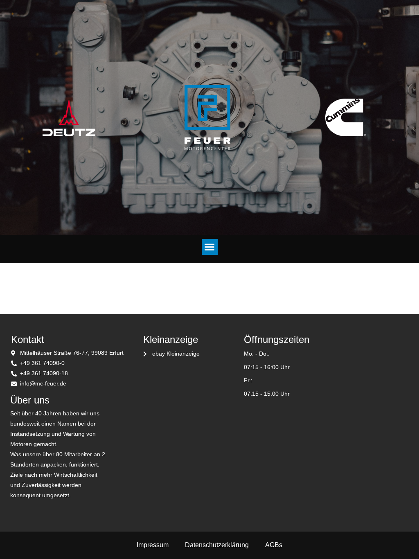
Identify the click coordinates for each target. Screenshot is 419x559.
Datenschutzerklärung (217, 544)
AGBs (273, 544)
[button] (210, 247)
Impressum (153, 544)
